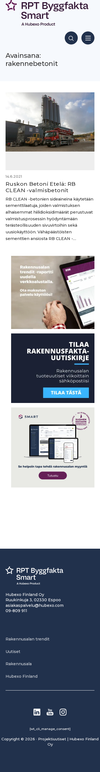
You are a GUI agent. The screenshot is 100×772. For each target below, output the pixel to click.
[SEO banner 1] (52, 486)
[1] (52, 401)
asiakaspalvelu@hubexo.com (35, 605)
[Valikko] (87, 37)
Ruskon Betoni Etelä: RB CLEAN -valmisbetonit (41, 187)
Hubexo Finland (22, 676)
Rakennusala (19, 663)
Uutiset (13, 651)
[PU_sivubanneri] (52, 327)
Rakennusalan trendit (27, 639)
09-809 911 (16, 610)
